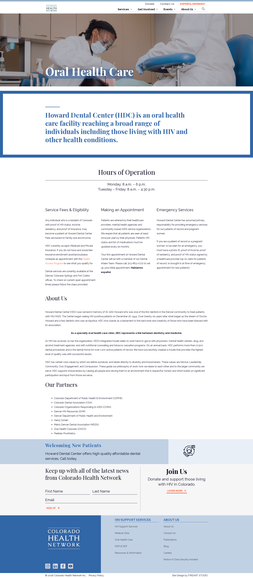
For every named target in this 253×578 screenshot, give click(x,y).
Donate (149, 3)
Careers (168, 552)
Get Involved (146, 9)
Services (123, 9)
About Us (187, 9)
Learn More (175, 490)
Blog (166, 546)
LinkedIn (55, 566)
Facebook (62, 566)
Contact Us (167, 3)
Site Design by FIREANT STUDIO (190, 575)
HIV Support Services (126, 526)
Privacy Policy (96, 575)
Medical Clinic (122, 533)
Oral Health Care (124, 539)
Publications (170, 539)
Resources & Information (128, 552)
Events (168, 9)
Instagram (47, 566)
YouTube (70, 566)
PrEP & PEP (121, 546)
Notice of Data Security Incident (181, 559)
